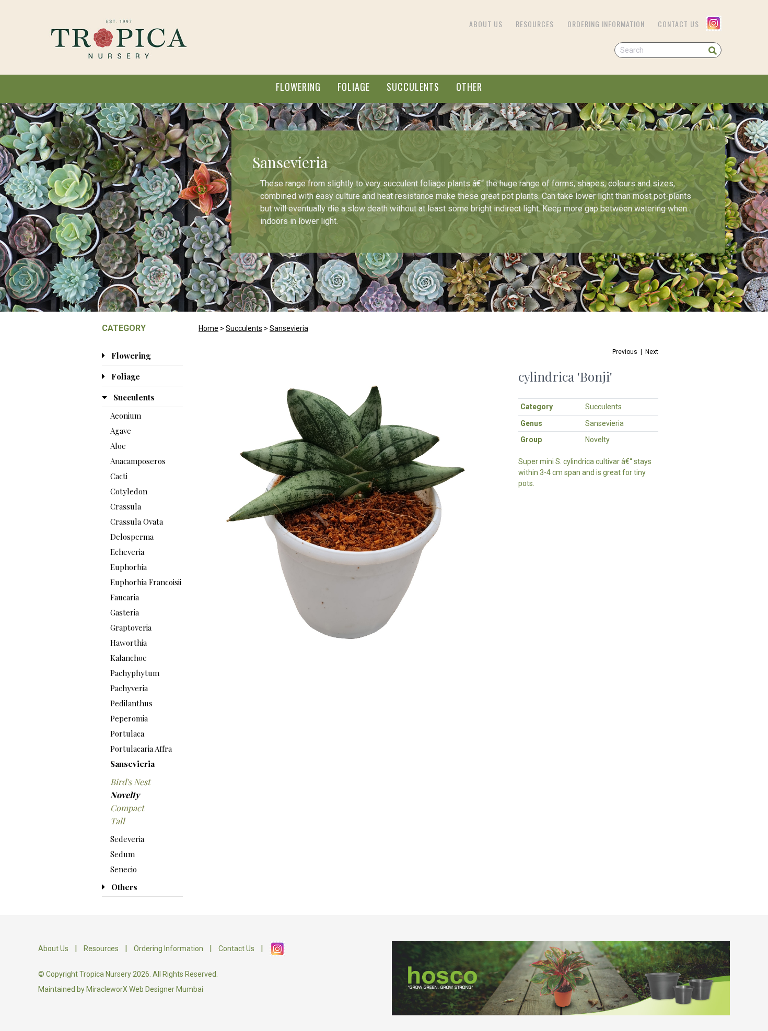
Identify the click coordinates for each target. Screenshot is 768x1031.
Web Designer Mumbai (166, 989)
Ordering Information (606, 23)
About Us (486, 23)
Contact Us (678, 23)
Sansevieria (289, 328)
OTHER (469, 86)
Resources (535, 23)
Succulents (244, 328)
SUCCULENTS (413, 86)
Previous (624, 351)
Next (651, 351)
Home (208, 328)
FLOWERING (298, 86)
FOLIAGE (354, 86)
